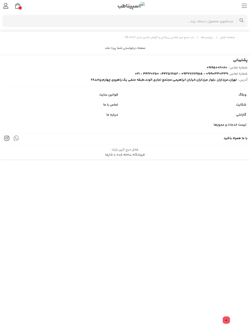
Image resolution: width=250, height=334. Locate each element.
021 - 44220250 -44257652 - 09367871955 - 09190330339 (181, 74)
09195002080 (217, 67)
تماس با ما (110, 105)
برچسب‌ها (207, 37)
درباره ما (112, 115)
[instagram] (6, 139)
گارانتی (241, 115)
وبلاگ (242, 95)
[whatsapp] (16, 139)
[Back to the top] (226, 320)
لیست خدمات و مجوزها (230, 125)
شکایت (241, 105)
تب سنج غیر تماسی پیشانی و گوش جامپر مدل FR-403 (159, 37)
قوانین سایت (108, 95)
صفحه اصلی (227, 37)
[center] (242, 21)
